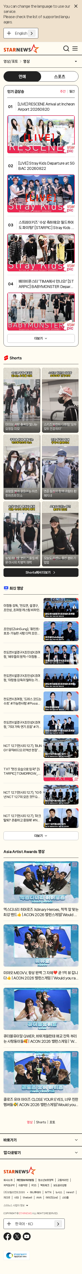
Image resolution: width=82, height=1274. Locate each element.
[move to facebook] (7, 1236)
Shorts (41, 1122)
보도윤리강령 (59, 1185)
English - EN (25, 33)
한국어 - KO (24, 1224)
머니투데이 (35, 1192)
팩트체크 (44, 1185)
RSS (33, 1185)
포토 (52, 1122)
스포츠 (59, 76)
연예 (22, 76)
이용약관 (23, 1185)
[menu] (75, 48)
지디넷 (6, 1197)
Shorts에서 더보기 (38, 572)
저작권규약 (8, 1185)
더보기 (38, 338)
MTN (48, 1192)
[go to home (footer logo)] (19, 1170)
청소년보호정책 (45, 1180)
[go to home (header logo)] (21, 48)
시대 (16, 1197)
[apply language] (31, 33)
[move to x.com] (17, 1236)
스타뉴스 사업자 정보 (13, 1205)
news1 (70, 1192)
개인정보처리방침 (25, 1180)
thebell (27, 1197)
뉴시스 (59, 1192)
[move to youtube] (27, 1236)
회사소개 (7, 1180)
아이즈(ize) (52, 1197)
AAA (39, 1197)
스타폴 (65, 1197)
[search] (66, 48)
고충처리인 (63, 1180)
